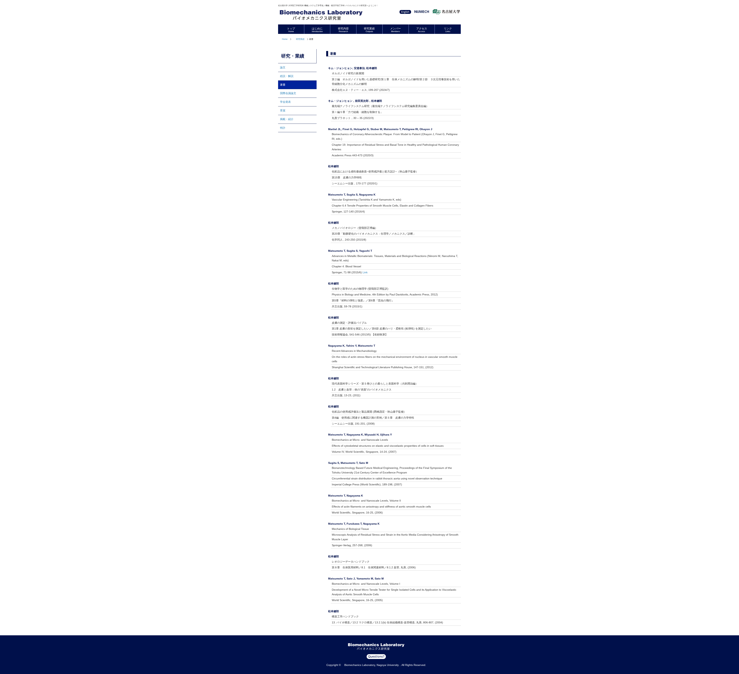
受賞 (282, 110)
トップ (291, 30)
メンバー (395, 30)
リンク (448, 30)
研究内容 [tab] (343, 30)
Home (285, 39)
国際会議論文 (288, 93)
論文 (282, 67)
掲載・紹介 (286, 119)
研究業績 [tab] (369, 30)
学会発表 (285, 101)
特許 (282, 127)
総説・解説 (286, 76)
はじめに (317, 30)
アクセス (421, 30)
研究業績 (300, 39)
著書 (282, 84)
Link (365, 272)
